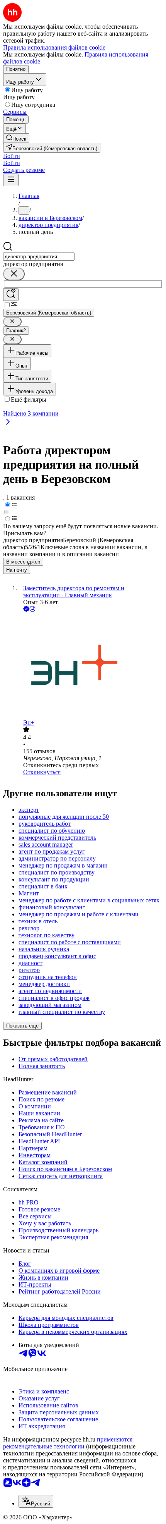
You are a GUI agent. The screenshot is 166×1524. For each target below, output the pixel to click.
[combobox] (39, 257)
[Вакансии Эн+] (90, 666)
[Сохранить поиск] (11, 294)
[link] (16, 138)
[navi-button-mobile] (11, 180)
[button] (11, 156)
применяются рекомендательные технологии (67, 1443)
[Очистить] (14, 274)
